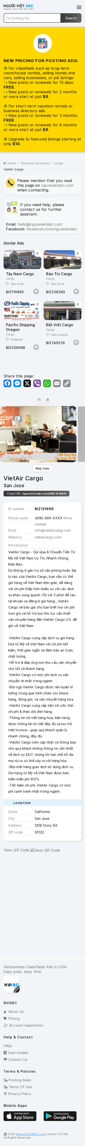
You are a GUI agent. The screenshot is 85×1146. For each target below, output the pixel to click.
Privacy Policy (19, 1093)
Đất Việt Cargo (59, 324)
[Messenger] (17, 383)
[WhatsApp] (47, 383)
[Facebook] (7, 383)
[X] (27, 383)
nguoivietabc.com (57, 185)
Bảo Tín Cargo (59, 273)
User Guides (18, 1052)
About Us (16, 1011)
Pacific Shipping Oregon (20, 327)
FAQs (8, 1046)
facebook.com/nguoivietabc (51, 229)
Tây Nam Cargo (20, 273)
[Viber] (37, 383)
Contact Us (17, 1059)
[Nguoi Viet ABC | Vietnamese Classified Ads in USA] (21, 9)
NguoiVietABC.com (31, 1134)
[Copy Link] (67, 383)
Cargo (59, 163)
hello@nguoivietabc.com (40, 224)
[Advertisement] (42, 909)
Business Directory (35, 163)
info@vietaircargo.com (53, 530)
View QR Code (16, 850)
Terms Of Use (20, 1087)
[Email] (57, 383)
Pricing (14, 1018)
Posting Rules (19, 1080)
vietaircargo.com (48, 537)
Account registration (26, 1025)
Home (12, 163)
